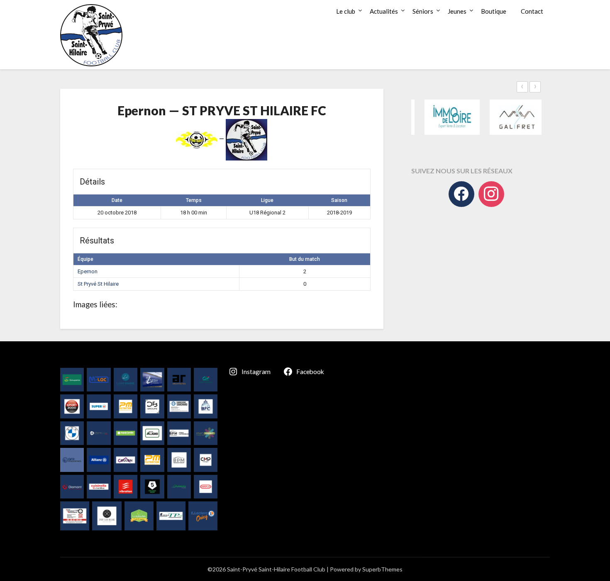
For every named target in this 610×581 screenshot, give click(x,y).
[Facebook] (461, 194)
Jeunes (457, 11)
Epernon (88, 271)
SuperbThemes (382, 569)
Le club (345, 11)
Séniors (422, 11)
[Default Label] (491, 194)
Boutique (493, 11)
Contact (532, 11)
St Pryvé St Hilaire (98, 284)
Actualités (384, 11)
